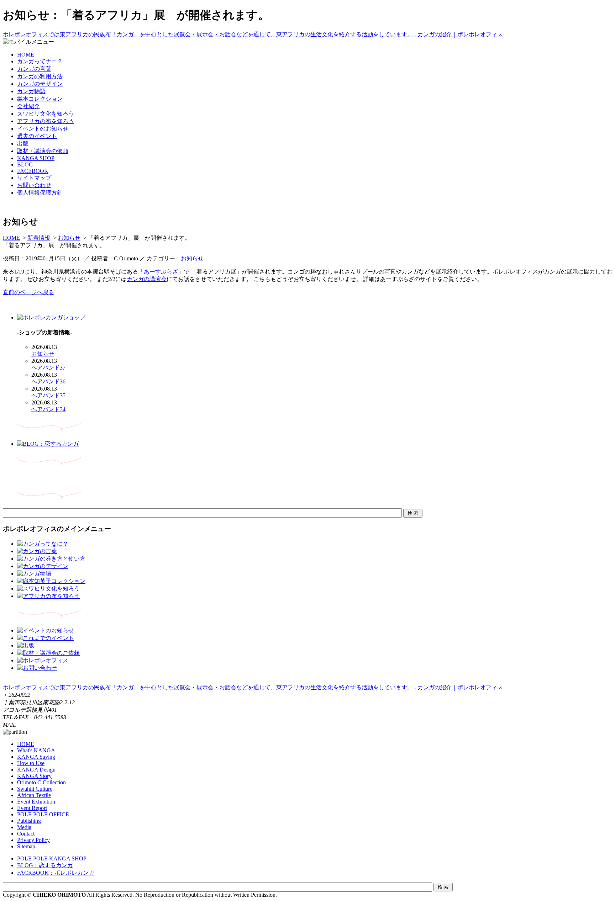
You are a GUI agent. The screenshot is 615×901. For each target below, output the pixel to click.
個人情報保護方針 (40, 193)
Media (24, 827)
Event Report (32, 808)
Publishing (29, 821)
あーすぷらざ (161, 272)
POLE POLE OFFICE (43, 814)
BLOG (25, 164)
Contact (26, 834)
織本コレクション (40, 99)
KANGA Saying (36, 757)
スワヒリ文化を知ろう (45, 114)
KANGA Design (36, 770)
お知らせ (69, 238)
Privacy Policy (33, 840)
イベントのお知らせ (42, 129)
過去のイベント (37, 136)
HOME (25, 55)
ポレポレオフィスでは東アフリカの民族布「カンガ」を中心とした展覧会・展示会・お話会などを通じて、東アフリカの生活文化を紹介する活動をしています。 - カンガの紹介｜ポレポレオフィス (253, 34)
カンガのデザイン (40, 84)
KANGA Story (34, 776)
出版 (22, 144)
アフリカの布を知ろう (45, 121)
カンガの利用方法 (40, 76)
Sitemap (26, 846)
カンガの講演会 (147, 279)
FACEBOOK (32, 171)
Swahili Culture (34, 789)
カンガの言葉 (34, 69)
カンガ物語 (31, 91)
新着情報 (38, 238)
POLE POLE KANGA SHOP (51, 858)
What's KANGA (36, 750)
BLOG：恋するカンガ (45, 865)
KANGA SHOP (35, 158)
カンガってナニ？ (40, 61)
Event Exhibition (36, 802)
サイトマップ (34, 178)
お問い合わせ (34, 185)
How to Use (30, 763)
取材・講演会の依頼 (42, 151)
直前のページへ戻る (28, 292)
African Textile (34, 795)
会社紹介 (28, 106)
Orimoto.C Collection (41, 782)
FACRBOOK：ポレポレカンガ (55, 873)
